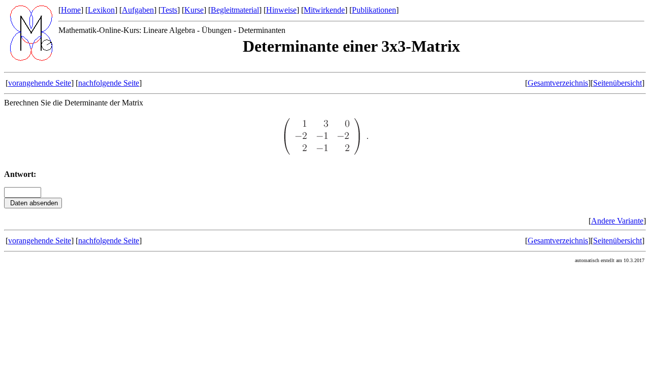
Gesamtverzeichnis (558, 83)
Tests (169, 10)
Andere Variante (617, 220)
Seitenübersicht (617, 83)
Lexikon (101, 10)
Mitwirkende (324, 10)
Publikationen (374, 10)
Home (71, 10)
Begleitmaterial (235, 10)
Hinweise (281, 10)
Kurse (194, 10)
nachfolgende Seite (108, 83)
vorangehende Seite (39, 83)
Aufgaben (138, 10)
